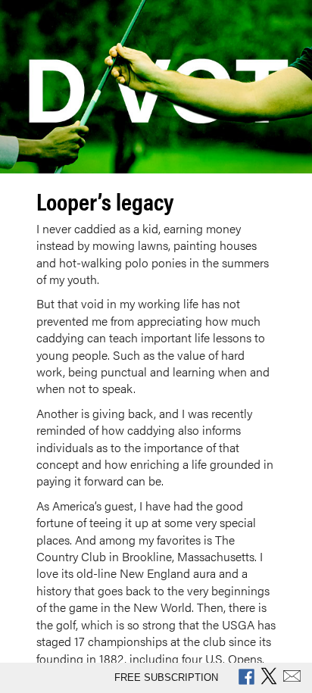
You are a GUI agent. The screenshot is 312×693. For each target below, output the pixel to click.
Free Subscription (166, 677)
